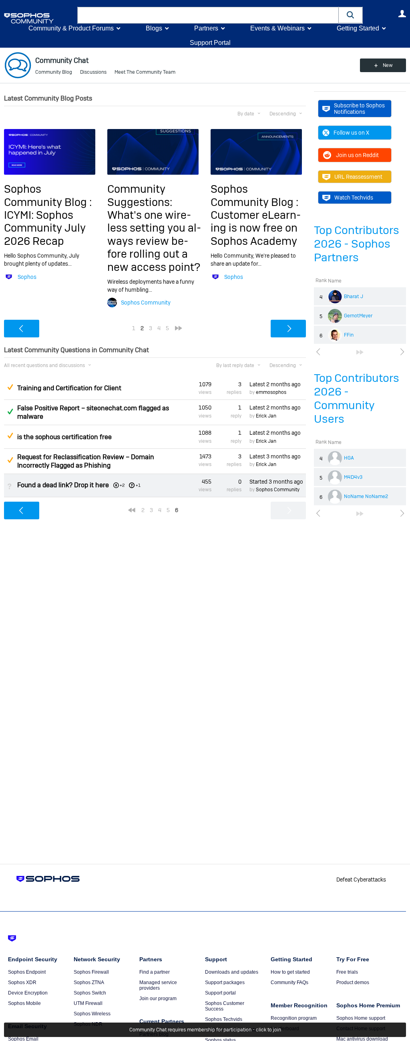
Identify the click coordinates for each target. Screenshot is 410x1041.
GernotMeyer (358, 316)
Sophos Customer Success (224, 1006)
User (402, 14)
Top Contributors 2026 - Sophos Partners (356, 244)
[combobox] (208, 15)
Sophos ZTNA (89, 982)
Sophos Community (146, 302)
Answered (10, 412)
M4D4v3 (353, 477)
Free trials (347, 972)
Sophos (27, 276)
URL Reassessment (358, 176)
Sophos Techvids (223, 1019)
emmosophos (271, 392)
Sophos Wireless (92, 1014)
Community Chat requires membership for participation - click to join (205, 1030)
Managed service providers (158, 985)
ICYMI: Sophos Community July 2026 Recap (45, 228)
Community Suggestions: (139, 195)
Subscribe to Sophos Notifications (359, 108)
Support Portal (210, 42)
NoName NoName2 (366, 496)
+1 (138, 485)
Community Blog (53, 72)
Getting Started (358, 28)
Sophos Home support (360, 1018)
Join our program (158, 998)
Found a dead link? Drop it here (63, 485)
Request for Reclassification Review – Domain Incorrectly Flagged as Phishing (85, 461)
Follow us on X (351, 132)
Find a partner (154, 972)
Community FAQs (289, 982)
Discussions (93, 72)
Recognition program (294, 1018)
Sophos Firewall (91, 972)
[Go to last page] (360, 352)
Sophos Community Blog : (48, 195)
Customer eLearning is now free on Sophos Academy (256, 228)
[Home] (39, 18)
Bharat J (353, 296)
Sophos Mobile (24, 1003)
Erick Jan (266, 416)
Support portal (220, 993)
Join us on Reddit (357, 155)
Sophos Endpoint (27, 972)
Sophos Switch (90, 993)
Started (276, 481)
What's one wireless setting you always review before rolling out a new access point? (154, 241)
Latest (275, 384)
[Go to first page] (132, 510)
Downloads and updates (231, 972)
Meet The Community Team (145, 72)
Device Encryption (28, 993)
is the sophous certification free (64, 437)
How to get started (290, 972)
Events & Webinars (277, 28)
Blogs (154, 28)
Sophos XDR (22, 982)
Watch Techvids (353, 197)
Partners (206, 28)
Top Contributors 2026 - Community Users (356, 398)
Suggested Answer (10, 387)
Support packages (225, 982)
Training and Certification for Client (69, 388)
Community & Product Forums (71, 28)
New (388, 65)
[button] (351, 15)
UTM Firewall (88, 1003)
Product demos (352, 982)
